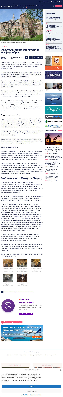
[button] (60, 370)
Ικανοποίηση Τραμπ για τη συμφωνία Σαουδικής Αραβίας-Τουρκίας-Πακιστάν (52, 163)
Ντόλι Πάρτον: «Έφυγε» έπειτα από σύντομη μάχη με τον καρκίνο (53, 157)
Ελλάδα (47, 44)
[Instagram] (57, 2)
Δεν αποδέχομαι (31, 391)
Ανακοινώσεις (49, 30)
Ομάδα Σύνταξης (3, 58)
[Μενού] (53, 6)
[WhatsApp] (30, 57)
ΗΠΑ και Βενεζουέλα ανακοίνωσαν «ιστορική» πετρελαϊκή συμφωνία (52, 26)
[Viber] (41, 57)
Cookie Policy (24, 394)
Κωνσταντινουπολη (9, 291)
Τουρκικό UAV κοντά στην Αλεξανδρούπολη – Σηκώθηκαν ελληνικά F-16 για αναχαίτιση (53, 48)
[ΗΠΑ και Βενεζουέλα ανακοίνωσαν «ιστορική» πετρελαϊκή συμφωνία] (53, 139)
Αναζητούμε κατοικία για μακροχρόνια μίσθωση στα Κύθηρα (53, 33)
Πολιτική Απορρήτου (35, 394)
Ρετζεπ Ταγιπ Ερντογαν (21, 291)
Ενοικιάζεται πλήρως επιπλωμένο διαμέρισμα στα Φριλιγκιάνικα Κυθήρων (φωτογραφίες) (53, 40)
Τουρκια (31, 291)
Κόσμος (47, 23)
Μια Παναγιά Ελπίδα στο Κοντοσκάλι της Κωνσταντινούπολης (51, 170)
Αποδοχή (31, 386)
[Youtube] (59, 2)
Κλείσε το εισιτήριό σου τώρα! (11, 322)
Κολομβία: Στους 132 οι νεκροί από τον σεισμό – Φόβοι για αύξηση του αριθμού (52, 177)
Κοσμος (4, 46)
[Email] (38, 57)
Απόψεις (48, 15)
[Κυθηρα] (7, 6)
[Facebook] (55, 2)
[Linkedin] (61, 2)
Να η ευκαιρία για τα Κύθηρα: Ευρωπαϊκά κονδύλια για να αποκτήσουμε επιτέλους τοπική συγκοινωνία (53, 19)
